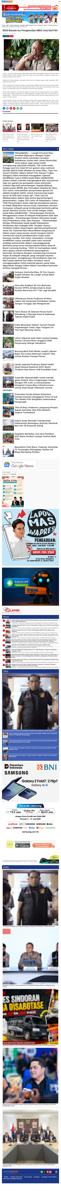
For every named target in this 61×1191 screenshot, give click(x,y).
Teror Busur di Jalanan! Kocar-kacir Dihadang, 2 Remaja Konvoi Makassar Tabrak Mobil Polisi (35, 314)
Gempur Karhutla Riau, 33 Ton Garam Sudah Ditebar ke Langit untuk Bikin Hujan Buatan (35, 274)
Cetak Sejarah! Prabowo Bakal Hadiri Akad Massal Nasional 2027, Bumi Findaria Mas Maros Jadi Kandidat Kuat (36, 367)
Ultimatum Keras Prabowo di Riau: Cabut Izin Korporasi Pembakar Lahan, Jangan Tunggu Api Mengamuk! (35, 301)
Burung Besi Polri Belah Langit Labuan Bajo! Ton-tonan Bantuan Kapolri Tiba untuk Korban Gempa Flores (36, 354)
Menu (59, 1)
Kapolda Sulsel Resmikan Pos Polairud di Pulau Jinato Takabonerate (31, 644)
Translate (13, 474)
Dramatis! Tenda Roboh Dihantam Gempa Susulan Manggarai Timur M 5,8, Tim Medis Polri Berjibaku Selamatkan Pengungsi (36, 398)
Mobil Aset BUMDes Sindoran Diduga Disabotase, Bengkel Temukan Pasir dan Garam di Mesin (29, 1045)
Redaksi (6, 1177)
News (45, 25)
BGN (7, 25)
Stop (11, 36)
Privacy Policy (28, 1177)
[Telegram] (21, 108)
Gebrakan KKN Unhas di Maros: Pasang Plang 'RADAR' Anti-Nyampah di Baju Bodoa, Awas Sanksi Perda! (35, 660)
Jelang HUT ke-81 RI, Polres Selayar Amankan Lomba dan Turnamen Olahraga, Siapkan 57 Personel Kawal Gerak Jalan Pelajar (34, 665)
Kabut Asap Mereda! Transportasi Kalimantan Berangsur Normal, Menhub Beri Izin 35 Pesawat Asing (36, 423)
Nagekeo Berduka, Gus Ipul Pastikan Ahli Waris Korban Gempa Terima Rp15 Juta (35, 436)
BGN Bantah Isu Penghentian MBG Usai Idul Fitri (30, 30)
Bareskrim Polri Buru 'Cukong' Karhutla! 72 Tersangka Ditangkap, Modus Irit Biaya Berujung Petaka (36, 449)
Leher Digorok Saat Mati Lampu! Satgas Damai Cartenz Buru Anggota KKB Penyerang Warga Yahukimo (36, 340)
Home (3, 25)
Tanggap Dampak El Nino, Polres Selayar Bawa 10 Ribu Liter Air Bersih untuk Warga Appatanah (35, 625)
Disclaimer (37, 1177)
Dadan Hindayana (14, 25)
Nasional (40, 25)
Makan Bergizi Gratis (31, 25)
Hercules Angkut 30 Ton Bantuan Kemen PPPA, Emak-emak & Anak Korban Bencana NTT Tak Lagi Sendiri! (35, 288)
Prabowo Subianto (52, 25)
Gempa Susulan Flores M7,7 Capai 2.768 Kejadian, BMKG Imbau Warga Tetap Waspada (33, 630)
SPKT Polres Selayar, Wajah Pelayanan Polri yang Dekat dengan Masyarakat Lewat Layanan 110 (35, 635)
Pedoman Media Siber (16, 1177)
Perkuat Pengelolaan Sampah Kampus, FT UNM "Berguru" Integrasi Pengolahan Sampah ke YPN (34, 650)
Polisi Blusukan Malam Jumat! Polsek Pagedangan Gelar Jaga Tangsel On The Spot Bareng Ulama (35, 327)
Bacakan (6, 36)
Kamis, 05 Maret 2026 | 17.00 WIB (9, 33)
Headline (22, 25)
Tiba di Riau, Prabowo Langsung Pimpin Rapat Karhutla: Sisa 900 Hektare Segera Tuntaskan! (36, 410)
